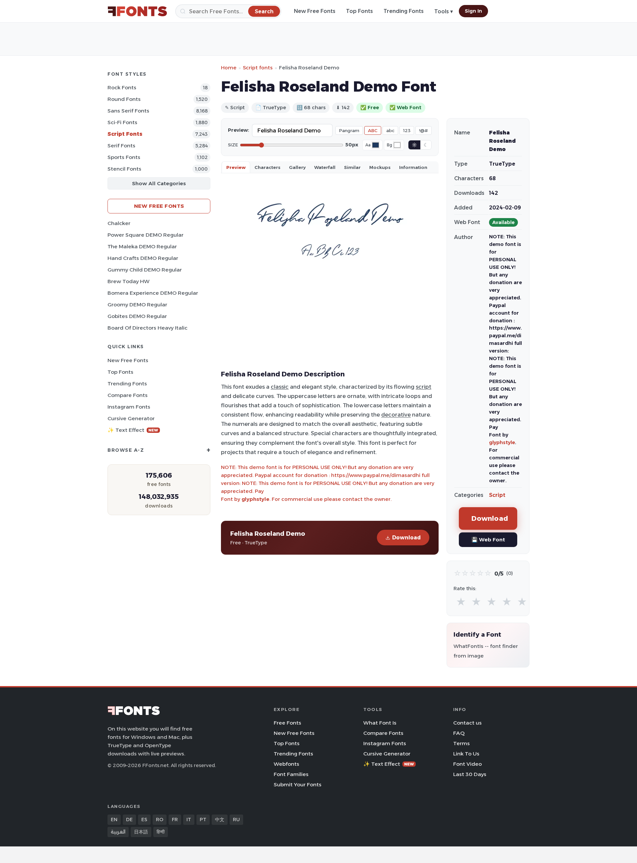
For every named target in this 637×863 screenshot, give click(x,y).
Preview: (238, 130)
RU (236, 820)
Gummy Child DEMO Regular (144, 270)
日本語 (141, 832)
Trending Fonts (404, 11)
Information (413, 167)
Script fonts (258, 67)
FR (175, 820)
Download (406, 537)
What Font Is (379, 723)
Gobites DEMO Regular (137, 316)
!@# (423, 130)
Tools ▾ (443, 11)
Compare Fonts (127, 395)
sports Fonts (123, 157)
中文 (219, 820)
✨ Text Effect (132, 430)
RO (159, 820)
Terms (461, 743)
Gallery (297, 167)
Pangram (349, 130)
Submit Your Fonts (297, 784)
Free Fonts (287, 723)
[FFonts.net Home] (137, 11)
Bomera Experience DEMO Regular (152, 293)
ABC (373, 130)
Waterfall (324, 167)
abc (390, 130)
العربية (118, 832)
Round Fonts (124, 99)
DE (129, 820)
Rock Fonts (121, 87)
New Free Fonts (314, 11)
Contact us (467, 723)
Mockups (379, 167)
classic (280, 386)
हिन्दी (161, 832)
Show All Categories (159, 183)
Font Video (467, 764)
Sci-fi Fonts (122, 122)
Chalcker (118, 223)
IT (188, 820)
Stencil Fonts (124, 169)
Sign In (473, 11)
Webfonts (286, 764)
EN (114, 820)
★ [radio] (461, 602)
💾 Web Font (488, 539)
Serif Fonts (121, 145)
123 (406, 130)
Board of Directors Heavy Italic (147, 328)
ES (144, 820)
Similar (352, 167)
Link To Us (466, 753)
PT (203, 820)
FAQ (458, 733)
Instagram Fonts (128, 407)
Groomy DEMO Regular (137, 304)
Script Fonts (124, 134)
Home (229, 67)
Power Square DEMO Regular (145, 235)
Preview (236, 167)
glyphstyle (255, 499)
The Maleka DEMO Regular (142, 246)
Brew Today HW (128, 281)
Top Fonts (359, 11)
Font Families (291, 774)
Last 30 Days (469, 774)
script (423, 386)
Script (497, 495)
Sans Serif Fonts (128, 111)
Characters (267, 167)
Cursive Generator (131, 418)
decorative (396, 414)
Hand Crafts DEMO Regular (142, 258)
